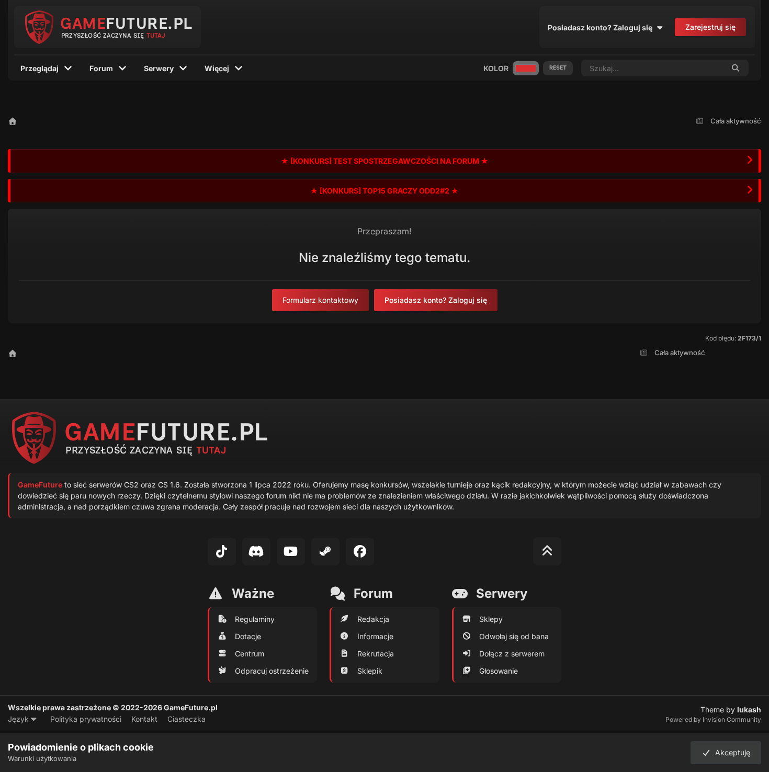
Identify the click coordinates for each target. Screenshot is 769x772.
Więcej (217, 68)
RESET (558, 67)
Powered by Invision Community (713, 719)
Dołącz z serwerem (512, 653)
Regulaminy (255, 619)
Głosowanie (498, 670)
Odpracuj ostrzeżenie (272, 670)
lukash (749, 709)
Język (19, 718)
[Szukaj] (736, 68)
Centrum (249, 653)
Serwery (159, 68)
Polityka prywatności (85, 718)
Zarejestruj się (710, 26)
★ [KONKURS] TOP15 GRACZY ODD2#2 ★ (384, 190)
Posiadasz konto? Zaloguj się (601, 27)
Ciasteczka (186, 718)
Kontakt (144, 718)
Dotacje (248, 636)
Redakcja (373, 619)
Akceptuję (730, 752)
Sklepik (369, 670)
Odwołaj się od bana (514, 636)
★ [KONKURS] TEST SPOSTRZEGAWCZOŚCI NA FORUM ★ (385, 160)
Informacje (375, 636)
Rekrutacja (375, 653)
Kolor (495, 68)
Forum (101, 68)
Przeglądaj (39, 68)
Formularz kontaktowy (320, 300)
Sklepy (491, 619)
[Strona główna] (12, 121)
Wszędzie (693, 68)
